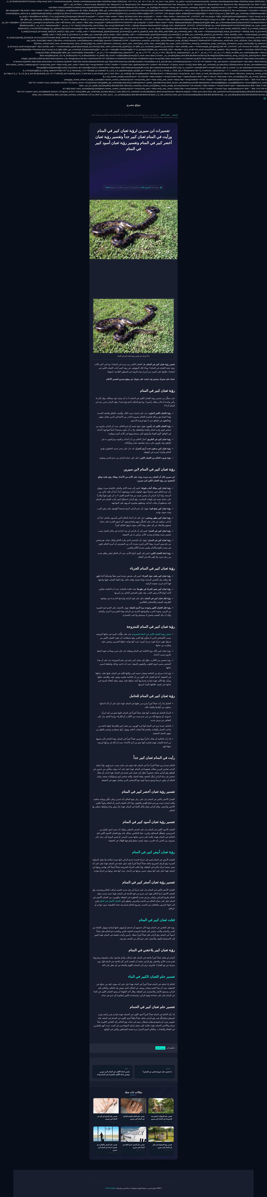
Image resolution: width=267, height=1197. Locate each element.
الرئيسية (175, 115)
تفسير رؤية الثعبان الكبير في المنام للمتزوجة (151, 634)
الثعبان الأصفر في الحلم (110, 901)
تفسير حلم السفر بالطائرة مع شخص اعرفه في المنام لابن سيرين (107, 1147)
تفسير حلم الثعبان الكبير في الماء (151, 976)
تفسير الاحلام (165, 115)
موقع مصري (133, 104)
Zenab (107, 187)
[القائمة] (264, 98)
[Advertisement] (133, 168)
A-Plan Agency (110, 1188)
